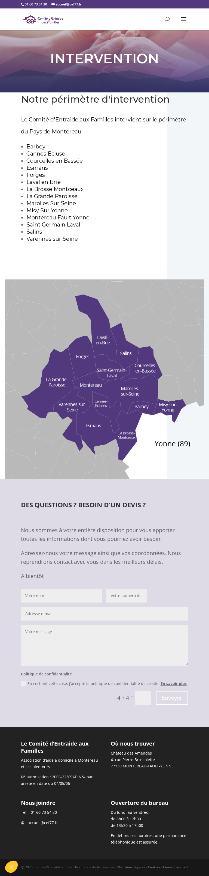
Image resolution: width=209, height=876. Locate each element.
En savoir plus (174, 683)
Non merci (24, 848)
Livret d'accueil (175, 867)
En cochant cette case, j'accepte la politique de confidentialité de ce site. (107, 683)
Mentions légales (131, 867)
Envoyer (172, 697)
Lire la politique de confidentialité (35, 829)
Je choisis (62, 848)
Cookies (154, 867)
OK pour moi (100, 848)
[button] (11, 866)
